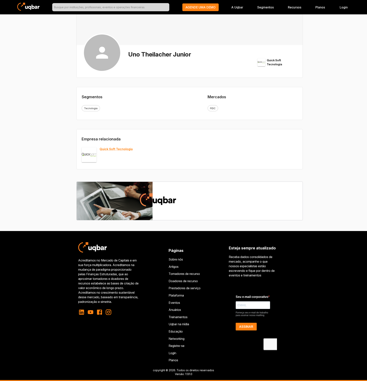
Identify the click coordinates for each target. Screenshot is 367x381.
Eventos (174, 303)
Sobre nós (176, 259)
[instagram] (108, 312)
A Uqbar (237, 7)
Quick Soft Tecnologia (116, 149)
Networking (176, 339)
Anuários (175, 310)
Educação (176, 331)
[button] (200, 7)
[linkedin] (82, 312)
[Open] (167, 7)
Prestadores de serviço (185, 288)
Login (172, 353)
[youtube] (90, 312)
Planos (320, 7)
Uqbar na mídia (179, 324)
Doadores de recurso (183, 281)
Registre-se (176, 346)
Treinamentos (178, 317)
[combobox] (110, 7)
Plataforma (176, 295)
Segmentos (265, 7)
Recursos (294, 7)
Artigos (174, 267)
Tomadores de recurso (184, 274)
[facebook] (99, 312)
